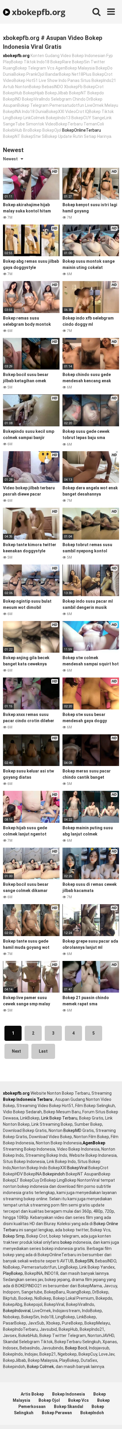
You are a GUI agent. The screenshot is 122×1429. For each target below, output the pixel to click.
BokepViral (77, 1167)
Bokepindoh (54, 1174)
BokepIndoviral (16, 1310)
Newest (10, 159)
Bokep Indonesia (68, 1394)
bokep (66, 1242)
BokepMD (72, 1130)
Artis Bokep (32, 1394)
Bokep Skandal (68, 1406)
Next (16, 1051)
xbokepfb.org (37, 11)
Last (43, 1051)
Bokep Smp (14, 1236)
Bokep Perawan (57, 1412)
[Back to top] (111, 1417)
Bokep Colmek (40, 1366)
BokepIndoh (92, 1412)
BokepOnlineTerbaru (81, 130)
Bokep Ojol (49, 1400)
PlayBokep (13, 1273)
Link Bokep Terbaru (59, 1118)
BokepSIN (84, 1261)
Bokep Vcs (78, 1400)
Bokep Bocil (76, 1348)
